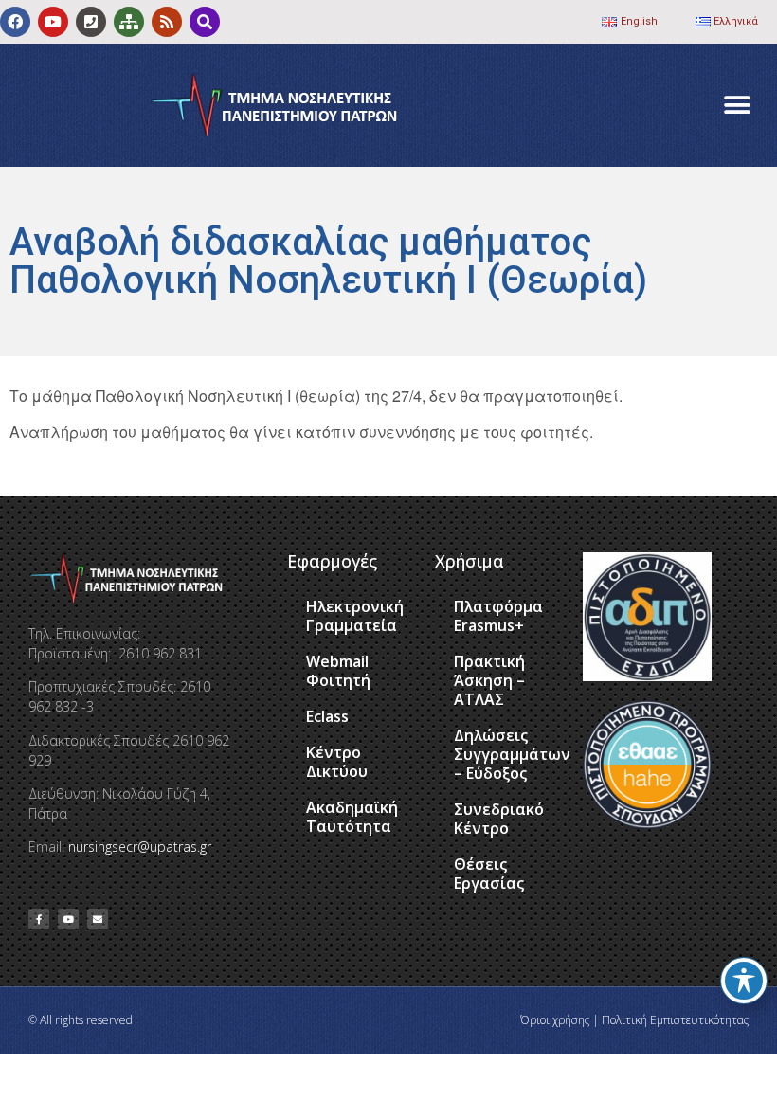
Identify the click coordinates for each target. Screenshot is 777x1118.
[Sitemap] (129, 22)
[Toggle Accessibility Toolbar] (744, 980)
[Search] (205, 22)
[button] (736, 105)
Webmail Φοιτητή (338, 671)
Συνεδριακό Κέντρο (499, 818)
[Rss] (167, 22)
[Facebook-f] (38, 919)
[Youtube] (53, 22)
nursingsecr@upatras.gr (139, 847)
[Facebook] (15, 22)
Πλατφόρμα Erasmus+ (498, 616)
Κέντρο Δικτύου (337, 762)
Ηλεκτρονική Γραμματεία (355, 616)
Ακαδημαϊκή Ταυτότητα (352, 817)
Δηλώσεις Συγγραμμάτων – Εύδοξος (509, 754)
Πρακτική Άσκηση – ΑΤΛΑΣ (489, 680)
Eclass (327, 716)
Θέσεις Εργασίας (489, 873)
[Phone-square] (91, 22)
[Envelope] (97, 919)
